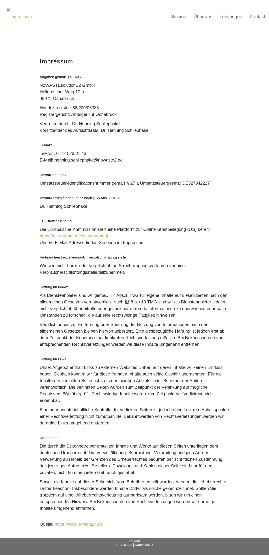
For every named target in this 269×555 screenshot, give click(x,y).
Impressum (124, 545)
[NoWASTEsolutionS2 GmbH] (19, 16)
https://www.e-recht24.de (79, 524)
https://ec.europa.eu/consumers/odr (74, 235)
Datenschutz (144, 545)
